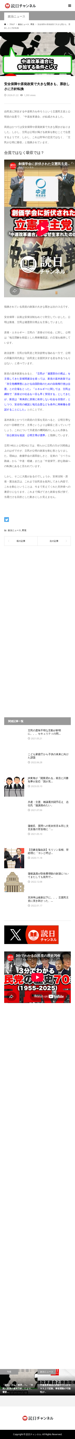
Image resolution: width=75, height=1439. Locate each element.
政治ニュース (16, 16)
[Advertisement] (37, 593)
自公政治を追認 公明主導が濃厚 (26, 435)
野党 (24, 530)
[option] (19, 1382)
